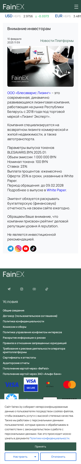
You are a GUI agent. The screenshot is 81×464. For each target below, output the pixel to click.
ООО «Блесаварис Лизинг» (29, 92)
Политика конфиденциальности (23, 321)
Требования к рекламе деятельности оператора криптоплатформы (34, 350)
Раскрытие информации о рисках (24, 337)
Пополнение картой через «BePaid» (26, 368)
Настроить (20, 456)
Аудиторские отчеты (16, 363)
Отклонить (58, 456)
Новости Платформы (57, 40)
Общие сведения (13, 310)
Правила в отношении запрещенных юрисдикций (34, 343)
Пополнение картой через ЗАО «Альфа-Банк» (32, 374)
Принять (40, 446)
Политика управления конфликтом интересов (32, 332)
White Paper (56, 190)
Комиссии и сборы (14, 326)
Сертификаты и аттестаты (19, 357)
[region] (40, 431)
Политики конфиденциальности (49, 438)
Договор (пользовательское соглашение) (30, 316)
